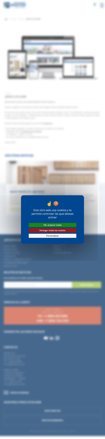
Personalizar (52, 235)
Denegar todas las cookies (52, 230)
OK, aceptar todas (53, 225)
